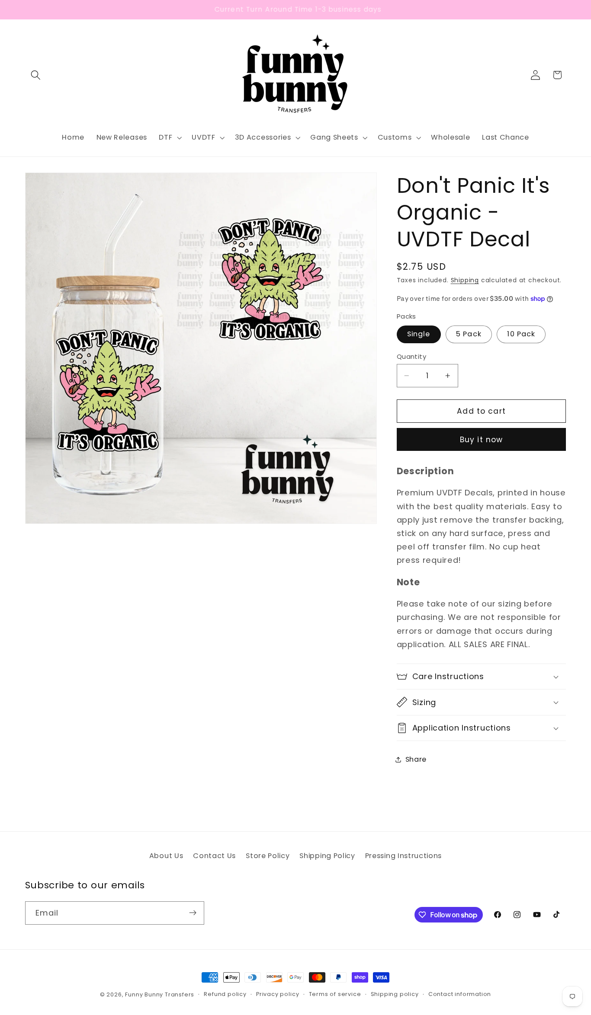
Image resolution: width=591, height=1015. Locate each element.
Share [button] (416, 759)
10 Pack (521, 334)
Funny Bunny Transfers (159, 994)
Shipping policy (395, 994)
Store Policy (267, 856)
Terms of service (335, 994)
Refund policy (225, 994)
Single (418, 334)
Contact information (459, 994)
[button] (36, 75)
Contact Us (214, 856)
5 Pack (469, 334)
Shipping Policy (327, 856)
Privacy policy (277, 994)
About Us (166, 856)
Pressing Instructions (403, 856)
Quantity (412, 356)
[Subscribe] (193, 913)
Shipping (465, 280)
